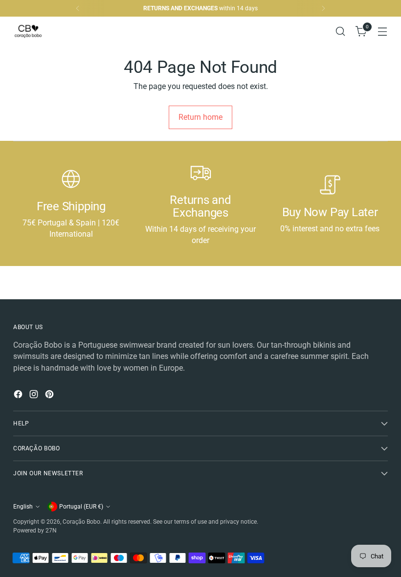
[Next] (323, 8)
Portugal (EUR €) (81, 506)
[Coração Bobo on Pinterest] (50, 395)
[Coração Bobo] (35, 31)
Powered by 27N (35, 530)
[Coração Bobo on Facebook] (19, 395)
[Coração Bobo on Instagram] (35, 395)
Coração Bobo (81, 521)
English (23, 506)
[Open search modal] (341, 32)
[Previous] (78, 8)
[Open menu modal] (383, 32)
